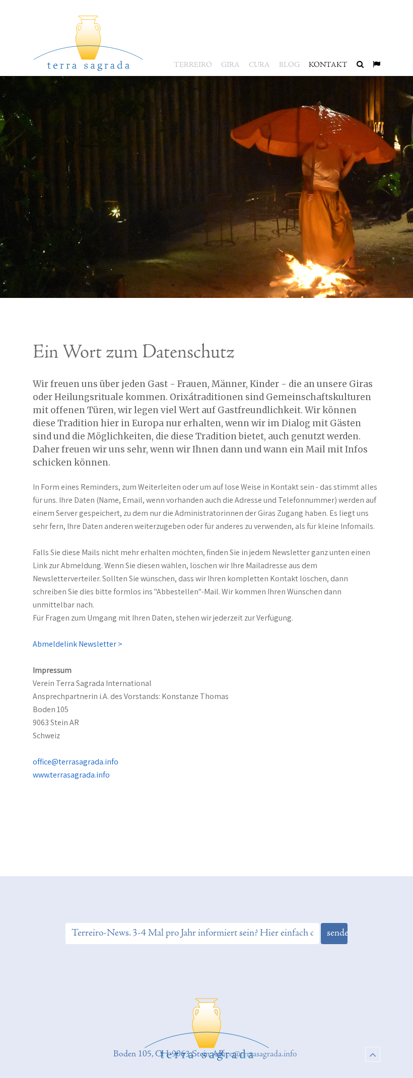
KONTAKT (328, 65)
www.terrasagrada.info (71, 774)
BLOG (289, 65)
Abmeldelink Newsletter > (77, 644)
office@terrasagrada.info (75, 761)
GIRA (230, 65)
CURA (259, 65)
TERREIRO (193, 65)
